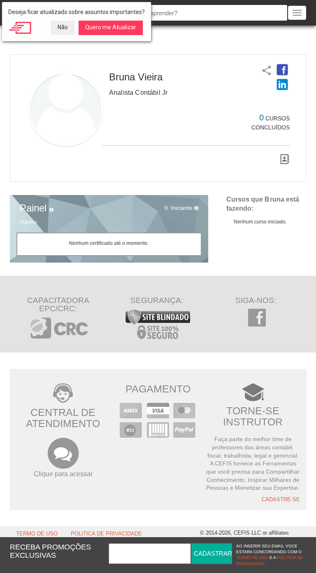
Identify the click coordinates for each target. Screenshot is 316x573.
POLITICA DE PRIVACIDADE (106, 534)
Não (63, 27)
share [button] (266, 70)
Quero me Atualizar (110, 27)
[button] (282, 69)
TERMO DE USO (37, 534)
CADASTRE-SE (281, 500)
